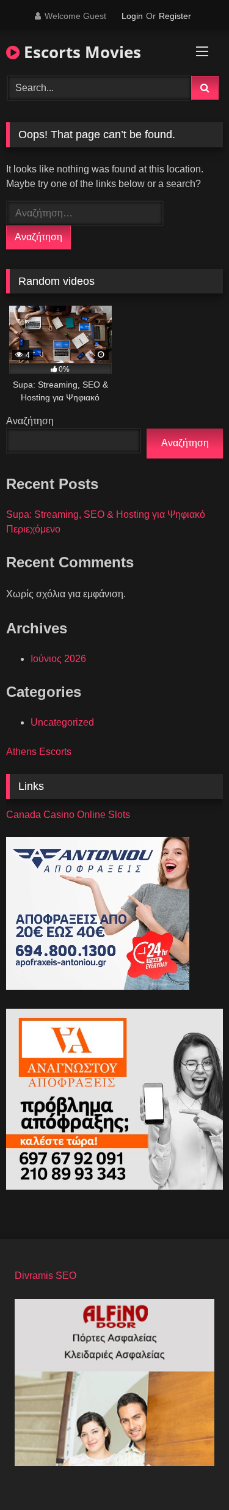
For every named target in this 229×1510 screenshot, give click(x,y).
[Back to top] (191, 1474)
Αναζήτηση (30, 421)
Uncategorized (62, 722)
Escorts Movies (80, 52)
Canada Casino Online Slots (68, 814)
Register (175, 16)
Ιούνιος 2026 (58, 659)
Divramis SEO (45, 1275)
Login (132, 16)
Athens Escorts (38, 751)
